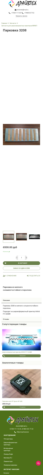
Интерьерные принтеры (8, 449)
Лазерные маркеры (10, 465)
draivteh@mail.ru (21, 426)
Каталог (6, 473)
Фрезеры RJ (8, 458)
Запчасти (13, 23)
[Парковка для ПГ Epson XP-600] (21, 383)
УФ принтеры (8, 439)
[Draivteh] (21, 3)
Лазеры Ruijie (8, 454)
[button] (2, 344)
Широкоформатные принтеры (10, 444)
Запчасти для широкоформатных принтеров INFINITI (19, 26)
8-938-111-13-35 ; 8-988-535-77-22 (21, 429)
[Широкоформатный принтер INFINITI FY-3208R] (21, 340)
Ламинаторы (8, 461)
